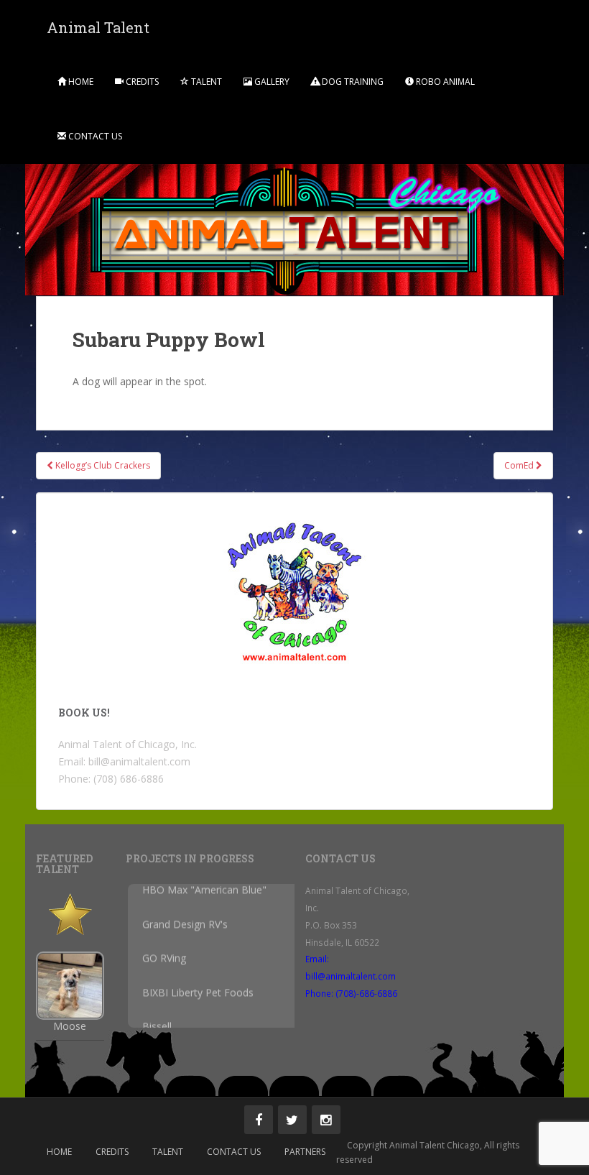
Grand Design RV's (185, 929)
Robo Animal (444, 81)
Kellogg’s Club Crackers (101, 465)
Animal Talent (98, 27)
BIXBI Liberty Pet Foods (198, 998)
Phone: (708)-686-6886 (351, 993)
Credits (141, 81)
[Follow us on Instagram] (326, 1119)
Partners (304, 1152)
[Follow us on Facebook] (258, 1119)
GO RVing (164, 964)
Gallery (270, 81)
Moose (69, 1026)
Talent (205, 81)
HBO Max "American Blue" (204, 896)
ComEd (520, 465)
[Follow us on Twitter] (292, 1119)
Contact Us (94, 136)
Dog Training (352, 81)
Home (79, 81)
